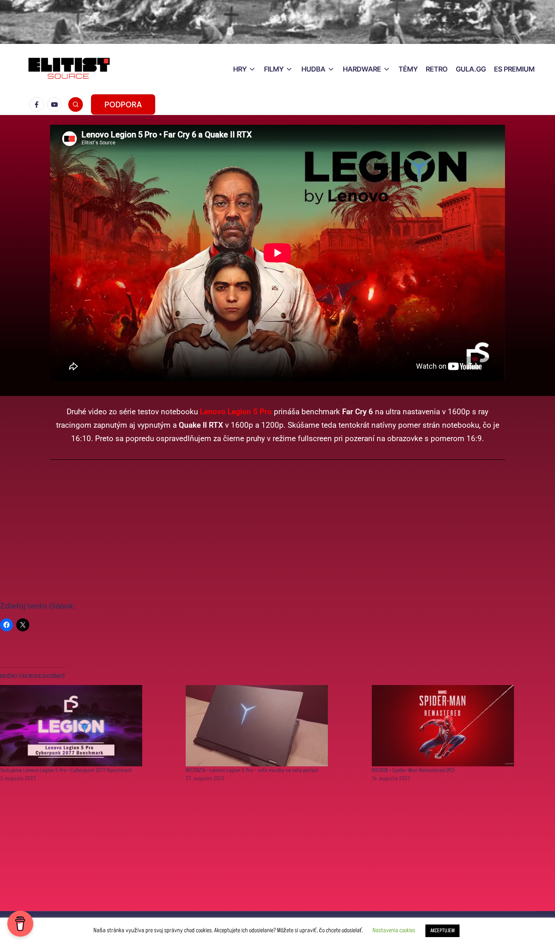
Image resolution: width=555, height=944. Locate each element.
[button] (123, 104)
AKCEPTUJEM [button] (442, 930)
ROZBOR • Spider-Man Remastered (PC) (413, 770)
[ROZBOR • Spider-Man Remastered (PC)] (460, 725)
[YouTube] (56, 104)
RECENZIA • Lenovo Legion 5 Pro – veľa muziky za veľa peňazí (252, 770)
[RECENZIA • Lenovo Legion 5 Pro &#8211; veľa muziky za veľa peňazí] (274, 725)
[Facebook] (38, 104)
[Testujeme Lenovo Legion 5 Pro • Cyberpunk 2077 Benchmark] (89, 725)
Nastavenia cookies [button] (394, 930)
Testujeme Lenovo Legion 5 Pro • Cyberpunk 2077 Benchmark (66, 770)
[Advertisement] (277, 531)
